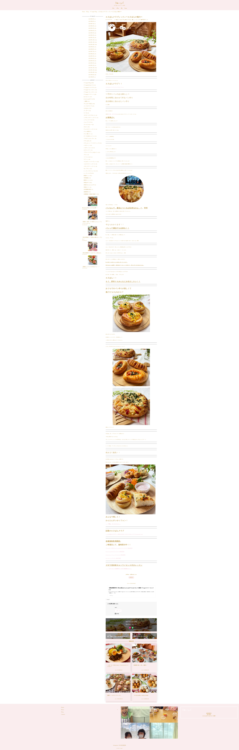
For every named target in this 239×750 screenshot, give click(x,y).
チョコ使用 (87, 131)
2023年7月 (91, 23)
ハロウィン (87, 145)
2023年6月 (91, 26)
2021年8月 (91, 77)
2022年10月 (91, 44)
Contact (63, 714)
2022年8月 (91, 49)
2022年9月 (91, 46)
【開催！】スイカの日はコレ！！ (91, 266)
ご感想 (85, 101)
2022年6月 (91, 53)
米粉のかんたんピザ (89, 184)
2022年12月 (91, 40)
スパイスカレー (88, 124)
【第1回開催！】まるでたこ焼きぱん (91, 252)
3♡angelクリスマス (89, 87)
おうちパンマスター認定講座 (113, 558)
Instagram (115, 745)
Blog (62, 712)
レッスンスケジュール (89, 171)
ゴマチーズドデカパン (89, 115)
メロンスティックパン (89, 166)
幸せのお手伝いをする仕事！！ (90, 207)
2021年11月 (91, 70)
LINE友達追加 (122, 745)
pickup (108, 599)
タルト (85, 126)
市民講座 (86, 177)
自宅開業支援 (87, 189)
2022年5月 (91, 56)
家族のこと (87, 175)
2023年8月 (91, 21)
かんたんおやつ (88, 99)
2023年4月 (91, 30)
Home (62, 707)
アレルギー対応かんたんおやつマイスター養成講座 (119, 548)
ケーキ (85, 113)
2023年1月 (91, 37)
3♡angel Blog (121, 19)
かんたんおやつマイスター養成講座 (115, 551)
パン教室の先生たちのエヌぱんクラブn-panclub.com (125, 534)
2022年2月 (91, 63)
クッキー (86, 110)
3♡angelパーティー (89, 94)
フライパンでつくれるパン (91, 152)
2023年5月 (91, 28)
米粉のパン (87, 187)
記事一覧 (118, 610)
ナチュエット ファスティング (91, 143)
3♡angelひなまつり (89, 85)
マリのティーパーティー (90, 161)
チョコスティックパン (89, 129)
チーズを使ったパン (89, 136)
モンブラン (87, 168)
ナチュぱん (87, 140)
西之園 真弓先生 (112, 114)
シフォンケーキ (88, 119)
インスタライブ (88, 106)
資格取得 (86, 191)
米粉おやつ (87, 182)
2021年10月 (91, 72)
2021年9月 (91, 74)
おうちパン (87, 96)
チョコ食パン (87, 133)
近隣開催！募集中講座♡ (90, 194)
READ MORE (149, 725)
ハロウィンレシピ (88, 147)
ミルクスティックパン (89, 164)
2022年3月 (91, 60)
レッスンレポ (136, 19)
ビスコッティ (87, 150)
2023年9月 (91, 19)
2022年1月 (91, 65)
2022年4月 (91, 58)
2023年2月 (91, 35)
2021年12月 (91, 67)
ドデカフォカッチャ (89, 138)
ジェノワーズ (87, 122)
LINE (117, 613)
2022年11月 (91, 42)
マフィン (86, 159)
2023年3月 (91, 33)
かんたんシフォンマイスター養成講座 (115, 555)
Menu (62, 709)
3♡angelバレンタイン (89, 89)
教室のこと (145, 19)
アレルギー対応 (88, 103)
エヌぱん (129, 19)
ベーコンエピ (87, 157)
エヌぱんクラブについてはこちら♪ (115, 87)
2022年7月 (91, 51)
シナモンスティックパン (90, 117)
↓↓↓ (106, 524)
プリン (85, 154)
